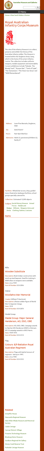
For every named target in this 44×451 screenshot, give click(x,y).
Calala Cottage (10, 426)
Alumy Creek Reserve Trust (14, 444)
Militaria (16, 208)
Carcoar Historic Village (13, 430)
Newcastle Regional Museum (15, 417)
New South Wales (17, 15)
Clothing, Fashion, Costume (22, 210)
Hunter (27, 15)
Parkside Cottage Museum (14, 447)
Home (7, 15)
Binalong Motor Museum (14, 437)
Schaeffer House (11, 414)
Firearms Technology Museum (15, 433)
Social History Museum (20, 203)
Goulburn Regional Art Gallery (15, 440)
